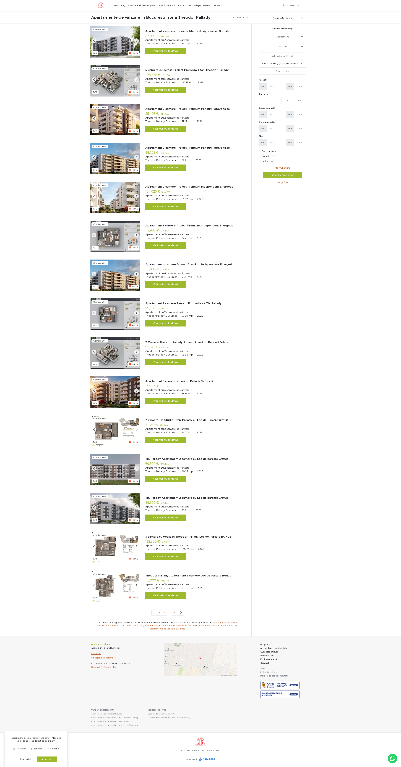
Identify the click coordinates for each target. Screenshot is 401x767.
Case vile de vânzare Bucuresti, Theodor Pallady (169, 717)
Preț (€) (263, 80)
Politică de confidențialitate (274, 675)
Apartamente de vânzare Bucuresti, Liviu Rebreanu (114, 725)
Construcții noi (269, 151)
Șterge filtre (282, 182)
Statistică (37, 748)
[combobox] (282, 36)
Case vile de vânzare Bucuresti (161, 714)
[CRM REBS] (206, 759)
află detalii (45, 738)
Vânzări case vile (157, 710)
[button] (94, 40)
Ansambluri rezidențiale (141, 5)
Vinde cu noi (184, 5)
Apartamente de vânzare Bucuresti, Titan (110, 721)
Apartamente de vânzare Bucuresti (107, 714)
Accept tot (46, 759)
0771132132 (293, 5)
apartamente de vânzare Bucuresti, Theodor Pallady (134, 625)
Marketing (53, 748)
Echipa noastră (202, 5)
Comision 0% (268, 156)
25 (175, 612)
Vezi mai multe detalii (165, 50)
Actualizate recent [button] (282, 18)
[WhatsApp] (392, 758)
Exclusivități (267, 161)
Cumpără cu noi (166, 5)
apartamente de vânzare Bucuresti (180, 625)
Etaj (261, 136)
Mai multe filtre (282, 168)
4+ (299, 100)
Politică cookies (268, 672)
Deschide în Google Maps (104, 667)
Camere (263, 94)
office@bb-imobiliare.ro (103, 657)
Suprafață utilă (267, 108)
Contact (217, 5)
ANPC (263, 668)
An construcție (267, 122)
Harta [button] (135, 53)
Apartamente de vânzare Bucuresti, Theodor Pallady (114, 717)
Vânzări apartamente (103, 710)
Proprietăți (119, 5)
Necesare (21, 748)
